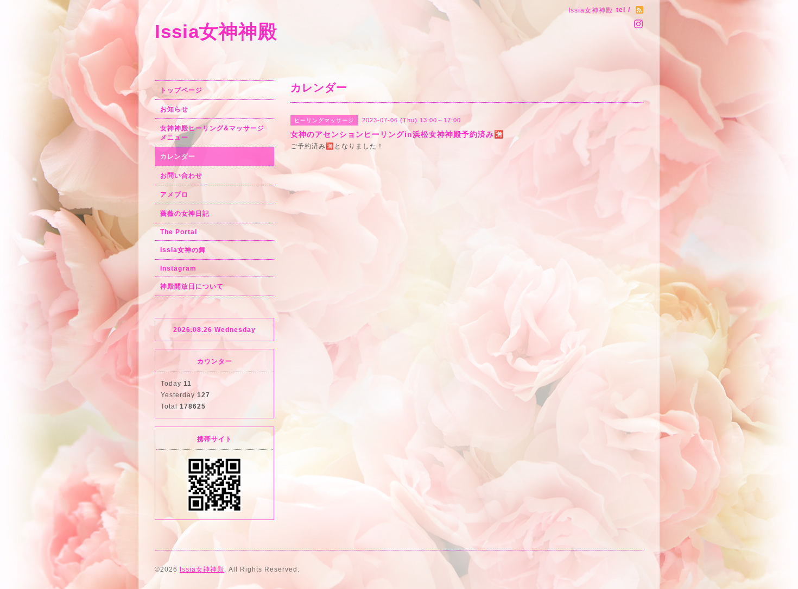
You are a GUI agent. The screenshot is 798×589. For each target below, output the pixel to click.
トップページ (181, 90)
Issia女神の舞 (183, 250)
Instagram (178, 268)
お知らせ (174, 109)
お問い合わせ (181, 175)
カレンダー (177, 156)
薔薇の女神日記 (185, 213)
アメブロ (174, 194)
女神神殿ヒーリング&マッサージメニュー (212, 132)
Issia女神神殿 (216, 31)
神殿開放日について (192, 286)
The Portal (178, 232)
